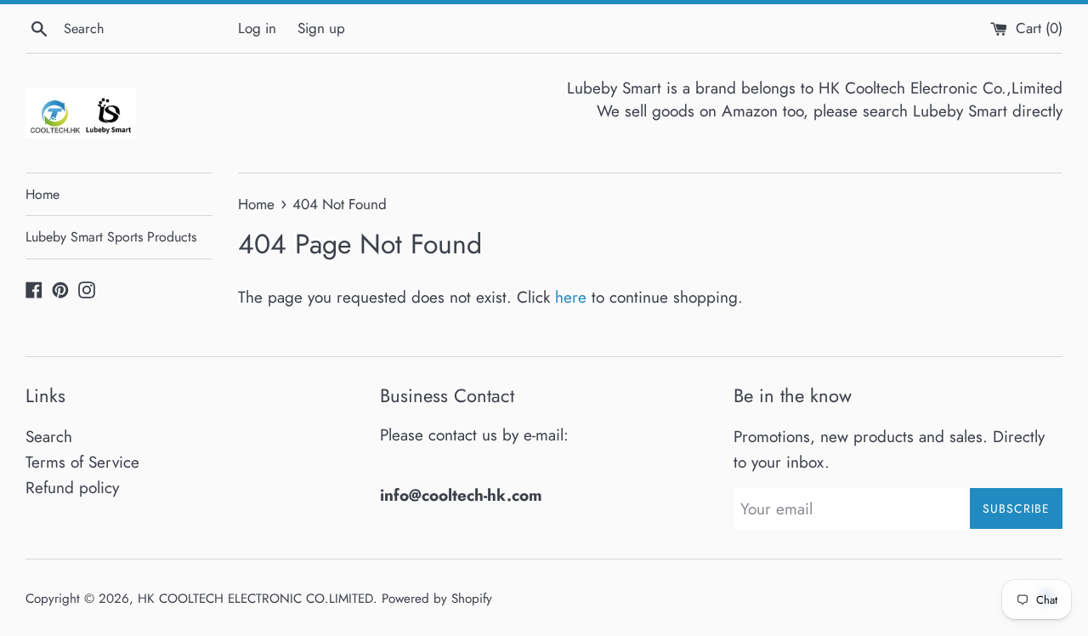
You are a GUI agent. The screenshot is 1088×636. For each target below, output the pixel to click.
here (570, 297)
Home (43, 194)
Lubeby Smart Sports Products (111, 237)
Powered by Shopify (437, 598)
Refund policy (72, 487)
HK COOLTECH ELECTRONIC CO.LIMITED (255, 598)
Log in (257, 28)
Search (49, 436)
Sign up (321, 28)
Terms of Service (82, 462)
